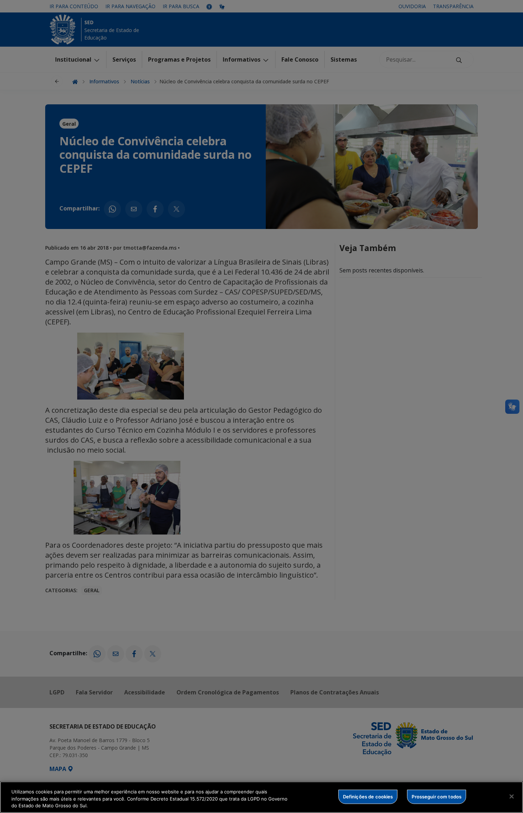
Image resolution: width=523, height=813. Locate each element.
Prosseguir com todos (436, 796)
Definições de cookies (368, 796)
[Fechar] (511, 796)
